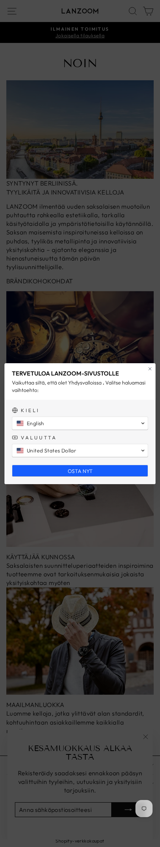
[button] (80, 423)
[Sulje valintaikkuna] (150, 369)
